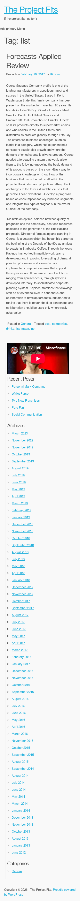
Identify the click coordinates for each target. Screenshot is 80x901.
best (47, 323)
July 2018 (18, 559)
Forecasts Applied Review (34, 60)
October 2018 (21, 538)
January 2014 (21, 810)
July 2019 (18, 475)
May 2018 (18, 566)
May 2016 (18, 719)
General (26, 323)
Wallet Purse (20, 393)
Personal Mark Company (28, 386)
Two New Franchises (26, 400)
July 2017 (18, 622)
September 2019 (23, 461)
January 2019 (21, 517)
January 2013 (21, 845)
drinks (10, 328)
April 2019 (18, 496)
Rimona (55, 74)
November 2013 (22, 824)
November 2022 (22, 440)
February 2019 (21, 510)
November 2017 (22, 594)
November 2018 (22, 531)
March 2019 (20, 503)
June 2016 (19, 712)
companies (59, 323)
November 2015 (22, 740)
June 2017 (19, 629)
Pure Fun (18, 407)
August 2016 (20, 698)
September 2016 (23, 691)
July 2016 (18, 705)
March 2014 (20, 803)
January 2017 (21, 663)
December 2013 (22, 817)
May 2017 (18, 636)
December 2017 (22, 587)
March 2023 (20, 433)
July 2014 (18, 782)
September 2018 (23, 545)
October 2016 (21, 684)
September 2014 (23, 768)
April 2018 (18, 573)
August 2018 (20, 552)
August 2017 (20, 615)
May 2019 (18, 489)
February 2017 (21, 656)
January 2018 (21, 580)
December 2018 (22, 524)
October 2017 (21, 601)
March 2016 (20, 733)
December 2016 (22, 670)
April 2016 (18, 726)
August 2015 (20, 761)
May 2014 (18, 796)
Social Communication (27, 414)
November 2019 (22, 447)
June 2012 (19, 852)
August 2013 (20, 838)
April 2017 (18, 643)
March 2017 (20, 650)
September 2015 (23, 754)
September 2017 (23, 608)
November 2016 (22, 677)
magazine (27, 328)
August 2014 (20, 775)
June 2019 (19, 482)
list (18, 328)
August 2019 (20, 468)
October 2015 (21, 747)
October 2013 (21, 831)
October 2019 (21, 454)
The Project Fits (31, 9)
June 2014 (19, 789)
